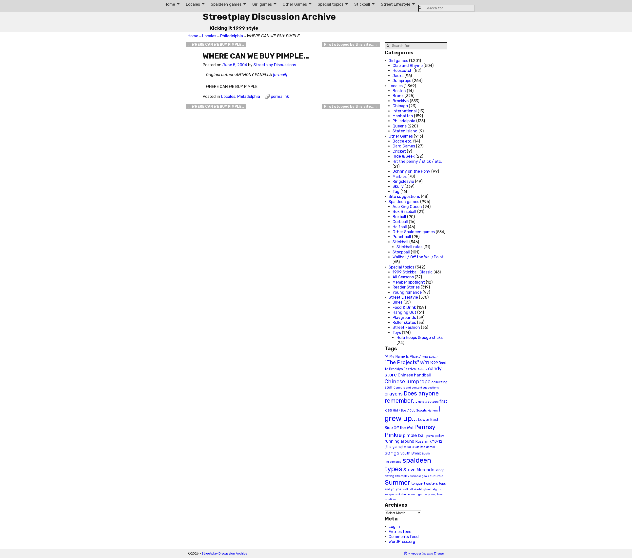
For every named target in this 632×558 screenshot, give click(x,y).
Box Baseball (404, 211)
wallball (407, 489)
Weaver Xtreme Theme (427, 553)
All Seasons (403, 277)
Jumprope (402, 80)
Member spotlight (409, 282)
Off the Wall (403, 428)
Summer (397, 482)
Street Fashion (406, 327)
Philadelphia (231, 36)
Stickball (362, 4)
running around (399, 441)
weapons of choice (397, 494)
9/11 (424, 362)
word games (419, 494)
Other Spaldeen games (414, 231)
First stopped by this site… (351, 44)
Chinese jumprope (408, 381)
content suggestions (425, 387)
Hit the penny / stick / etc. (417, 161)
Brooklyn (401, 101)
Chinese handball (414, 374)
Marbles (400, 176)
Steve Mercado (418, 469)
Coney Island (402, 387)
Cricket (399, 151)
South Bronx (410, 453)
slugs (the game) (424, 447)
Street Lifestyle (395, 4)
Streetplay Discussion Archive (269, 16)
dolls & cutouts (428, 401)
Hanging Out (404, 312)
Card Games (404, 146)
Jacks (398, 75)
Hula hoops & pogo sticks (419, 337)
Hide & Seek (404, 156)
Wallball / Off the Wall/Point (418, 257)
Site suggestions (404, 196)
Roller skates (404, 322)
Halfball (400, 227)
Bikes (397, 302)
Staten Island (405, 131)
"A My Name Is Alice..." (403, 356)
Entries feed (400, 531)
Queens (400, 126)
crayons (394, 394)
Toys (397, 332)
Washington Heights (427, 489)
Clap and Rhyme (408, 65)
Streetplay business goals (412, 476)
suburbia (436, 476)
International (405, 111)
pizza (430, 436)
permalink (280, 96)
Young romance (407, 292)
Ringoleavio (403, 181)
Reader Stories (406, 287)
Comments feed (404, 536)
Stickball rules (409, 247)
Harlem (433, 410)
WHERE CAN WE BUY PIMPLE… (216, 44)
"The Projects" (402, 362)
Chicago (400, 105)
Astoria (422, 369)
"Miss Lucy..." (430, 356)
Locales (193, 4)
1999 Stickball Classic (413, 272)
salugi (408, 447)
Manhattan (403, 116)
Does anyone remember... (412, 397)
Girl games (262, 4)
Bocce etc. (402, 141)
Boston (399, 90)
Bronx (398, 95)
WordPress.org (402, 541)
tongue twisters (424, 483)
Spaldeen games (226, 4)
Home (169, 4)
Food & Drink (404, 307)
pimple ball (414, 435)
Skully (398, 186)
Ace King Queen (407, 206)
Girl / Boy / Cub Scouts (410, 410)
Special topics (330, 4)
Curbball (400, 221)
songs (392, 453)
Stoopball (401, 252)
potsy (439, 436)
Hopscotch (403, 70)
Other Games (295, 4)
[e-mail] (280, 74)
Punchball (402, 236)
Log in (394, 526)
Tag (396, 191)
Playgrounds (404, 317)
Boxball (399, 216)
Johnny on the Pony (411, 171)
